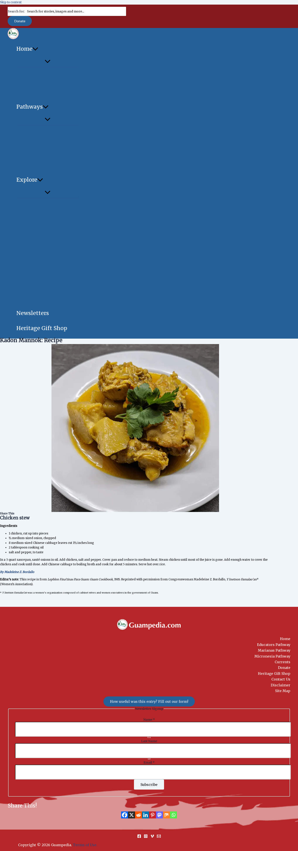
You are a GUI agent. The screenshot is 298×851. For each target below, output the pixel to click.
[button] (20, 21)
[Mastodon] (159, 814)
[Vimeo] (152, 837)
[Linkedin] (145, 814)
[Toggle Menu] (47, 61)
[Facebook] (124, 814)
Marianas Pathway (274, 650)
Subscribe (149, 784)
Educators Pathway (273, 644)
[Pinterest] (152, 814)
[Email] (159, 837)
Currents (282, 662)
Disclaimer (280, 685)
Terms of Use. (85, 845)
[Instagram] (146, 837)
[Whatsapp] (173, 814)
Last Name (149, 741)
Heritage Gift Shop (274, 673)
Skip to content (11, 2)
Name (149, 720)
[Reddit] (138, 814)
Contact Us (280, 679)
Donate (284, 667)
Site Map (282, 691)
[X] (131, 814)
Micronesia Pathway (272, 656)
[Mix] (166, 814)
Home (285, 639)
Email (149, 762)
